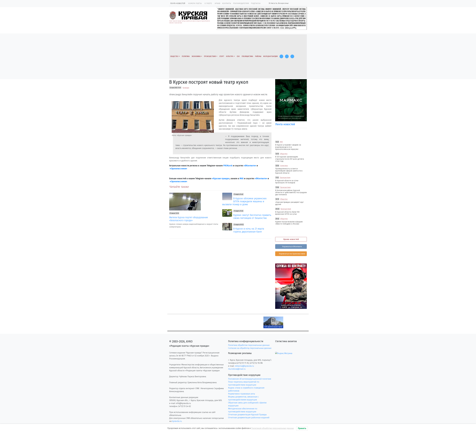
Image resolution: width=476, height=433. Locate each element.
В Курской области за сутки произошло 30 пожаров (286, 182)
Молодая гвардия (270, 56)
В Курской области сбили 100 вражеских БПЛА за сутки (287, 213)
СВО (238, 56)
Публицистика (247, 56)
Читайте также (179, 186)
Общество (174, 56)
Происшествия (210, 56)
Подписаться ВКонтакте (292, 247)
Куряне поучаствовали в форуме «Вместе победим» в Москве (289, 223)
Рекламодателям (241, 3)
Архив (217, 3)
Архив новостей (291, 239)
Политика (186, 56)
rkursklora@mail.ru (237, 369)
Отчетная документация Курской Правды (247, 414)
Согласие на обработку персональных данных (249, 348)
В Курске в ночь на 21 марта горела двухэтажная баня (248, 230)
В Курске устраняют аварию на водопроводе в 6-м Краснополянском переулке (288, 147)
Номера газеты (195, 3)
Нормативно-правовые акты (241, 394)
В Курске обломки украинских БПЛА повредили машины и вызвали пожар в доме (244, 201)
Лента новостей (177, 3)
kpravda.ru (177, 421)
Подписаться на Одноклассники (291, 254)
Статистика (284, 166)
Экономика (196, 56)
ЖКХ (281, 142)
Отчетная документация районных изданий (248, 417)
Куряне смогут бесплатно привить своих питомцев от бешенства (252, 216)
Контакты (226, 3)
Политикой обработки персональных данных (272, 428)
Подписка (255, 3)
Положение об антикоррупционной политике (249, 379)
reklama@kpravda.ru (244, 366)
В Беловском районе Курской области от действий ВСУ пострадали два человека (291, 192)
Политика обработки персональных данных (248, 345)
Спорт (221, 56)
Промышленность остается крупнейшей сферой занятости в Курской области (288, 171)
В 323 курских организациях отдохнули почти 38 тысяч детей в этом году (289, 159)
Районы (258, 56)
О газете (208, 3)
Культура (229, 56)
